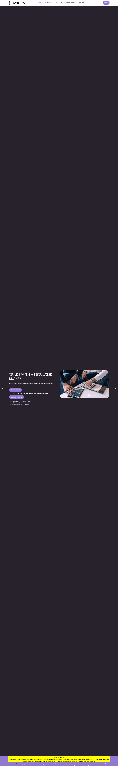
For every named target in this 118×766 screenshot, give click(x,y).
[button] (2, 387)
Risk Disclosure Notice (102, 765)
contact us (74, 761)
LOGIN (103, 3)
